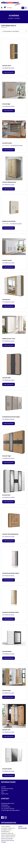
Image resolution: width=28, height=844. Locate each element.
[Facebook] (2, 817)
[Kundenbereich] (2, 8)
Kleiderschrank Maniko (9, 221)
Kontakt (3, 787)
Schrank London (7, 260)
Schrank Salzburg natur (9, 182)
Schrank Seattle (7, 769)
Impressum (4, 790)
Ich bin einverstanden (22, 827)
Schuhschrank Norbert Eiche (10, 612)
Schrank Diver (6, 495)
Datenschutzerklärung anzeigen (7, 841)
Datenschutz (4, 794)
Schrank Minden (7, 651)
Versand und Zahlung (7, 788)
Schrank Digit (6, 104)
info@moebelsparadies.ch (12, 810)
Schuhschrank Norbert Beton (10, 573)
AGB (2, 792)
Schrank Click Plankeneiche (10, 534)
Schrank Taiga (6, 456)
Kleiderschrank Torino (8, 338)
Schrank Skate (6, 690)
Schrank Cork (6, 730)
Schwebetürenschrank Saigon (11, 417)
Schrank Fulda (6, 378)
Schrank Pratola (7, 143)
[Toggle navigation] (25, 8)
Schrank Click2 (6, 65)
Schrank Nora (6, 299)
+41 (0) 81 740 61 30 (8, 808)
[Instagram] (5, 817)
